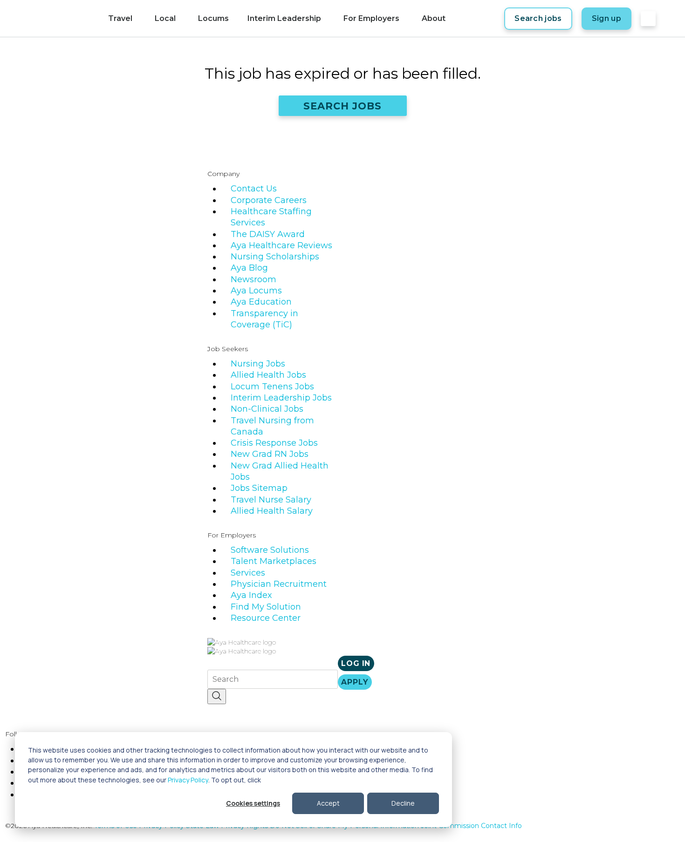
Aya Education (261, 302)
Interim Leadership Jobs (281, 398)
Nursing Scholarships (275, 256)
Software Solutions (270, 550)
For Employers (371, 18)
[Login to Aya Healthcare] (648, 18)
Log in (355, 663)
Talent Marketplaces (273, 561)
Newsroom (253, 279)
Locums (213, 18)
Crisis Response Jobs (274, 443)
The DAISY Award (268, 234)
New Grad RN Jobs (269, 454)
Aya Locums (256, 290)
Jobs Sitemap (259, 488)
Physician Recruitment (279, 584)
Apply (354, 682)
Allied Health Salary (272, 511)
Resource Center (266, 618)
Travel (120, 18)
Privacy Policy (188, 779)
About (433, 18)
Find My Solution (266, 607)
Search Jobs (342, 106)
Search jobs (538, 18)
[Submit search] (216, 696)
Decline (403, 803)
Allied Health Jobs (268, 375)
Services (248, 573)
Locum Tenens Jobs (272, 386)
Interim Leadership (284, 18)
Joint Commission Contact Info (471, 826)
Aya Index (251, 595)
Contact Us (254, 188)
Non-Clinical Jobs (267, 409)
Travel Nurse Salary (271, 500)
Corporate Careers (269, 200)
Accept (328, 803)
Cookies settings (253, 803)
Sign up (606, 18)
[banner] (56, 18)
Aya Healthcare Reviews (281, 245)
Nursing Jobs (258, 364)
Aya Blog (249, 268)
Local (165, 18)
